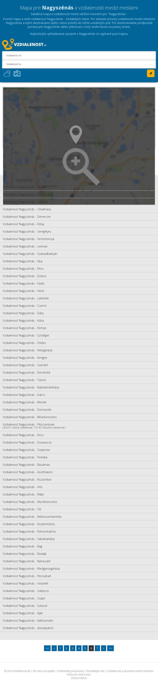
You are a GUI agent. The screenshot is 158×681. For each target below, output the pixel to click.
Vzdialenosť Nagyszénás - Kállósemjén (28, 620)
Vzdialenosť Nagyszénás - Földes (24, 343)
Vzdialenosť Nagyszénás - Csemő (24, 306)
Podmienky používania (70, 671)
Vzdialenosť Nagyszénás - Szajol (24, 598)
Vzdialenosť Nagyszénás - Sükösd (25, 606)
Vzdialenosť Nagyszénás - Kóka (23, 320)
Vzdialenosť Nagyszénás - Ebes (23, 269)
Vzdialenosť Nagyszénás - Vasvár (24, 187)
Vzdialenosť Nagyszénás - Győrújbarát (28, 194)
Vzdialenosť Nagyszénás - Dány (23, 313)
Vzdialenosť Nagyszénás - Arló (22, 487)
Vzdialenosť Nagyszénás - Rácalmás (26, 465)
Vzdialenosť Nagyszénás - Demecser (27, 217)
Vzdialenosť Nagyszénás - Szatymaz (26, 450)
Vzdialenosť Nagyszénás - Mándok (25, 202)
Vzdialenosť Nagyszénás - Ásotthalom (28, 472)
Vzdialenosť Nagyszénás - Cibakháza (27, 209)
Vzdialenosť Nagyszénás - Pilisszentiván (34, 425)
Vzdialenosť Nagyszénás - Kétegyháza (27, 350)
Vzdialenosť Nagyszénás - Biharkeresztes (30, 417)
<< (47, 648)
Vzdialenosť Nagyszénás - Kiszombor (27, 479)
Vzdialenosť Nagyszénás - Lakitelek (26, 298)
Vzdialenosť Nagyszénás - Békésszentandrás (32, 517)
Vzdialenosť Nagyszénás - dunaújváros (28, 628)
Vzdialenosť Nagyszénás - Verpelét (25, 583)
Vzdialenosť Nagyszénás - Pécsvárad (27, 576)
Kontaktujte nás (95, 671)
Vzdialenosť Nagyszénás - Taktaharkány (29, 539)
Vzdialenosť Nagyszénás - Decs (23, 435)
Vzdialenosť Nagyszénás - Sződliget (26, 335)
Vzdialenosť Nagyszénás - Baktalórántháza (31, 387)
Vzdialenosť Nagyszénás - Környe (24, 328)
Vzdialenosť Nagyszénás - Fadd (23, 283)
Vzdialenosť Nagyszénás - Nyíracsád (26, 561)
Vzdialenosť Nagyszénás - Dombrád (26, 372)
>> (110, 648)
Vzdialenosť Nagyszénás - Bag (22, 546)
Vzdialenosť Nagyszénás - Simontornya (28, 239)
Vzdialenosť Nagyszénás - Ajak (23, 613)
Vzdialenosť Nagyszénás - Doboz (24, 276)
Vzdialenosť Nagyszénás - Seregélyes (27, 231)
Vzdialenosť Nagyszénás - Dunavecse (27, 442)
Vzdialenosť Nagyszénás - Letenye (25, 246)
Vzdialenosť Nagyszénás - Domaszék (27, 410)
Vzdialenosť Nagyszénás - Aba (22, 261)
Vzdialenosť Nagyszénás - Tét (22, 509)
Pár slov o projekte (44, 671)
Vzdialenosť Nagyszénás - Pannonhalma (29, 531)
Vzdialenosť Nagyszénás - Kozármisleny (29, 524)
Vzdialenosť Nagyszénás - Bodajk (24, 554)
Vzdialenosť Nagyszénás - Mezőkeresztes (30, 502)
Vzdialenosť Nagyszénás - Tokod (24, 380)
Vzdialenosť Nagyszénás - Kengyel (25, 358)
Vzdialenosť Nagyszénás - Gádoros (26, 591)
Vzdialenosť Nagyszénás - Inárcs (24, 395)
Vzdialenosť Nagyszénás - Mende (24, 402)
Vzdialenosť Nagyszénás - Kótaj (23, 224)
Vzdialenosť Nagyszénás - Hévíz (23, 291)
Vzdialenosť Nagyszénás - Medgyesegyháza (31, 568)
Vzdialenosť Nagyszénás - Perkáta (25, 457)
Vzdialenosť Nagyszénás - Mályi (23, 494)
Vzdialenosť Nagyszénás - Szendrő (25, 365)
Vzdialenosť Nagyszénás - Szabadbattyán (30, 254)
